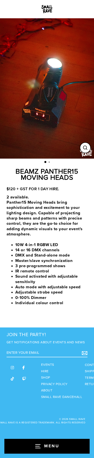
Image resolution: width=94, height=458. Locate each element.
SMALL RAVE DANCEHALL (61, 397)
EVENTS (47, 365)
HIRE (45, 371)
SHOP (45, 377)
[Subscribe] (83, 353)
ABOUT (46, 390)
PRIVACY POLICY (54, 384)
